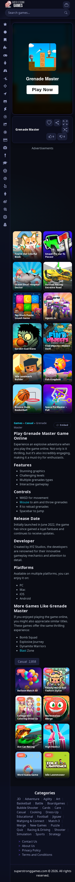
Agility (14, 101)
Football (42, 817)
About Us (28, 846)
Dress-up (52, 812)
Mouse (24, 502)
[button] (65, 129)
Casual (14, 40)
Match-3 (54, 821)
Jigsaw (14, 178)
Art (12, 109)
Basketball (24, 803)
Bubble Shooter (27, 808)
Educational (25, 817)
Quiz (13, 201)
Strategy (55, 834)
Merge (21, 825)
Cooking (36, 812)
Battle (13, 78)
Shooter (60, 830)
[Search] (66, 13)
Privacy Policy (31, 850)
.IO (12, 94)
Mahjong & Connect (30, 821)
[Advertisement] (37, 188)
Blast (23, 651)
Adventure (32, 799)
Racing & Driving (38, 830)
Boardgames (56, 803)
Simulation (24, 834)
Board (14, 124)
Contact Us (29, 841)
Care (13, 147)
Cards (13, 140)
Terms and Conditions (37, 855)
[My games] (66, 4)
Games (18, 423)
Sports (14, 217)
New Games (38, 825)
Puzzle (14, 47)
